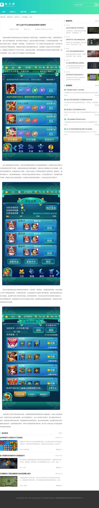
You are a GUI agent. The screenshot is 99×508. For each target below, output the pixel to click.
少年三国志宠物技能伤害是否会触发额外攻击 (76, 51)
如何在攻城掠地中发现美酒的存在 (76, 28)
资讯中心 (13, 12)
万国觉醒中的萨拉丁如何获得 (75, 90)
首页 (3, 12)
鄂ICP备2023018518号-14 (74, 498)
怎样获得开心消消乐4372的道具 (11, 437)
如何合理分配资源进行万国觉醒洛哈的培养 (79, 99)
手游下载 (23, 12)
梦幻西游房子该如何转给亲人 (75, 74)
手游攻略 (24, 17)
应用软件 (34, 12)
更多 (60, 433)
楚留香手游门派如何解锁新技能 (75, 39)
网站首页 (10, 17)
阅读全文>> (59, 449)
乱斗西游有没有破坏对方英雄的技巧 (12, 456)
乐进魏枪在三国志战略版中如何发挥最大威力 (15, 474)
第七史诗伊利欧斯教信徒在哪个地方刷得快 (79, 129)
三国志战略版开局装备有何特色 (76, 119)
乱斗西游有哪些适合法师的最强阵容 (76, 63)
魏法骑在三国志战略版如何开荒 (76, 109)
